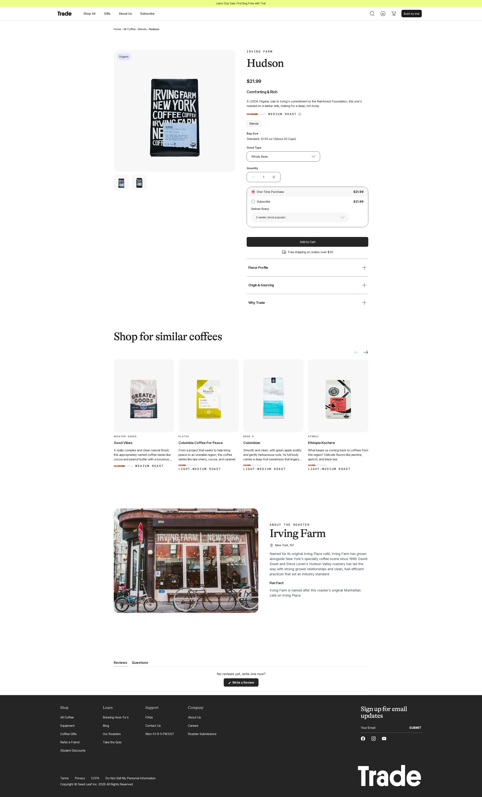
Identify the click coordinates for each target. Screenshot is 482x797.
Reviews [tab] (120, 663)
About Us (194, 717)
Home (117, 29)
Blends (142, 29)
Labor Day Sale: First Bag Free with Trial (241, 3)
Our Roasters (112, 734)
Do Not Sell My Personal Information (130, 778)
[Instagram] (373, 738)
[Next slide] (365, 352)
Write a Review (245, 683)
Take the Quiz (112, 742)
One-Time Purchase (270, 192)
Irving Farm (260, 51)
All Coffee (130, 29)
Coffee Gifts (68, 734)
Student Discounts (72, 750)
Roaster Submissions (202, 734)
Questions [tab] (140, 663)
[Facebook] (363, 738)
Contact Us (153, 725)
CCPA (95, 778)
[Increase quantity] (274, 177)
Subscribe (147, 13)
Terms (64, 778)
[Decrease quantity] (253, 177)
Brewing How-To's (116, 717)
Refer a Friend (69, 742)
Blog (106, 725)
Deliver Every (260, 208)
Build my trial (411, 13)
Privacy (80, 778)
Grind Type (254, 147)
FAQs (149, 717)
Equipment (67, 725)
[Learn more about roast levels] (299, 114)
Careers (193, 725)
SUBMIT (415, 727)
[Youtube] (384, 738)
